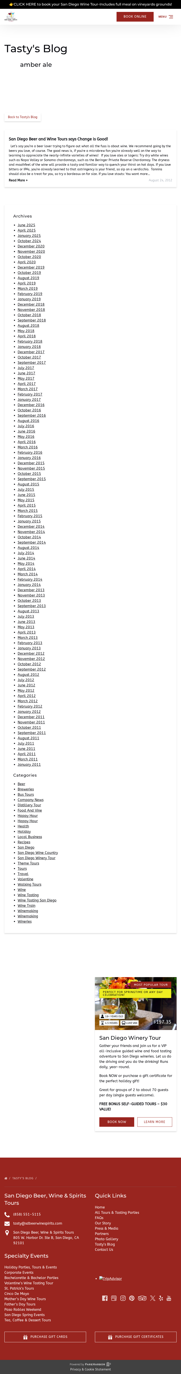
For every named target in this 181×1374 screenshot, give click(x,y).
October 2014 (29, 537)
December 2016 (31, 405)
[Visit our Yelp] (161, 1298)
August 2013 (28, 611)
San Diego (26, 847)
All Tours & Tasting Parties (117, 1212)
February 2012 (30, 706)
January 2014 (29, 585)
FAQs (99, 1218)
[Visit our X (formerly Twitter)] (152, 1298)
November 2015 (31, 468)
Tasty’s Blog (23, 1178)
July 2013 (26, 616)
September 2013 (32, 606)
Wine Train (26, 906)
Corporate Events (18, 1272)
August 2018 (28, 326)
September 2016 (32, 415)
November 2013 (31, 595)
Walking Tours (29, 884)
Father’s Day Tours (19, 1304)
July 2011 (26, 743)
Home (100, 1207)
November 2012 (31, 659)
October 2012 (29, 664)
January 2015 (29, 521)
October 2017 (29, 357)
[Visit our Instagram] (123, 1298)
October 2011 (29, 727)
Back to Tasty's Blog (22, 117)
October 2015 (29, 474)
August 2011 (28, 738)
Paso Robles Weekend (22, 1309)
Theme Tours (28, 863)
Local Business (30, 837)
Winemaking (28, 911)
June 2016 (26, 431)
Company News (30, 800)
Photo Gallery (106, 1239)
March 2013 (28, 638)
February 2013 (30, 643)
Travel (23, 874)
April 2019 (27, 283)
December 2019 (31, 267)
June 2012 (26, 685)
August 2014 (28, 548)
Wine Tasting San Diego (37, 900)
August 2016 (28, 421)
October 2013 (29, 601)
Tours (22, 868)
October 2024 (29, 241)
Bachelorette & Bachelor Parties (31, 1278)
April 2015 (27, 505)
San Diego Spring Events (24, 1315)
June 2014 (26, 558)
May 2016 (26, 437)
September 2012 (32, 669)
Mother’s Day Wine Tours (25, 1299)
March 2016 (28, 447)
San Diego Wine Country (38, 853)
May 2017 (26, 378)
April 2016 (27, 442)
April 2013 (27, 632)
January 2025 (29, 236)
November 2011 (31, 722)
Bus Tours (26, 794)
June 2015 (26, 495)
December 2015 (31, 463)
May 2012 (26, 690)
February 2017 (30, 394)
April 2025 (27, 230)
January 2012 (29, 712)
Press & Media (106, 1228)
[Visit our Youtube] (169, 1298)
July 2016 (26, 426)
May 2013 (26, 627)
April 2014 (27, 569)
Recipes (24, 842)
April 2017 (27, 384)
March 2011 (28, 759)
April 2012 (27, 696)
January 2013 (29, 648)
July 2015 (26, 489)
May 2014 (26, 563)
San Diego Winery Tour (36, 858)
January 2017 (29, 400)
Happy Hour (28, 816)
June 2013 (26, 622)
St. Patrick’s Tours (19, 1288)
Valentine (25, 879)
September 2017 (32, 363)
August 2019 (28, 278)
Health (23, 826)
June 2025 (26, 225)
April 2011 (27, 754)
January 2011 (29, 764)
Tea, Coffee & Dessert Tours (27, 1320)
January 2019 (29, 299)
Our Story (103, 1223)
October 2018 (29, 315)
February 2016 (30, 452)
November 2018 (31, 310)
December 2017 (31, 352)
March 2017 (28, 389)
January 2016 (29, 458)
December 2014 (31, 526)
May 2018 (26, 331)
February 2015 (30, 516)
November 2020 (31, 251)
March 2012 (28, 701)
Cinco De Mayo (16, 1294)
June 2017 (26, 373)
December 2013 (31, 590)
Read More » (18, 180)
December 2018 (31, 304)
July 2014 (26, 553)
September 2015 (32, 479)
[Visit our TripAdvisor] (142, 1298)
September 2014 (32, 542)
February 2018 (30, 341)
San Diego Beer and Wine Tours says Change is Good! (58, 139)
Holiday (24, 831)
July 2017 (26, 368)
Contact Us (104, 1250)
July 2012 (26, 680)
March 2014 (28, 574)
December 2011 (31, 717)
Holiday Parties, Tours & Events (30, 1267)
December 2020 (31, 246)
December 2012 (31, 653)
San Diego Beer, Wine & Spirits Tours (43, 1232)
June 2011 (26, 749)
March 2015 (28, 511)
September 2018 (32, 320)
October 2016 (29, 410)
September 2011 (32, 733)
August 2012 (28, 675)
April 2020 (27, 262)
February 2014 (30, 579)
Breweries (26, 789)
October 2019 (29, 273)
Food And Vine (30, 810)
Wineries (25, 921)
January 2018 (29, 347)
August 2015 (28, 484)
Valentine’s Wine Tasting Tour (28, 1283)
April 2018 (27, 336)
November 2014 (31, 532)
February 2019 (30, 294)
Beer (21, 784)
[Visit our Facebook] (104, 1298)
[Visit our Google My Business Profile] (114, 1298)
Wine (22, 890)
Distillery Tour (29, 805)
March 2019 (28, 288)
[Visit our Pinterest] (131, 1298)
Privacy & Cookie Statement (90, 1369)
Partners (102, 1234)
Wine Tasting (28, 895)
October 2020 (29, 257)
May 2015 (26, 500)
